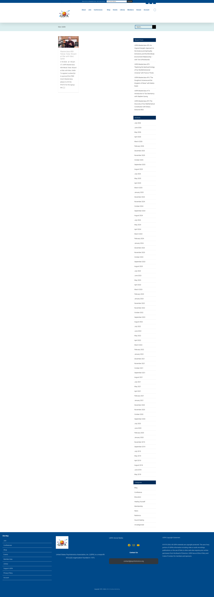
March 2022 (138, 345)
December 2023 (139, 248)
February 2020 (139, 433)
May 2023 (137, 280)
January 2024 (139, 243)
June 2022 (137, 331)
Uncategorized (139, 525)
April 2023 (137, 285)
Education (137, 497)
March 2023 (138, 289)
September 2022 (139, 317)
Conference (138, 492)
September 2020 (139, 419)
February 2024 (139, 238)
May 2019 (137, 456)
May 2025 (137, 178)
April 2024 (137, 229)
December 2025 (139, 151)
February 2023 (139, 294)
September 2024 (139, 211)
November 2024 (139, 201)
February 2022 (139, 349)
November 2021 (139, 363)
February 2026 (139, 146)
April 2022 (137, 340)
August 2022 (138, 322)
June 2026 (137, 127)
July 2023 (137, 271)
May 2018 (137, 474)
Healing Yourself (139, 501)
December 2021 (139, 359)
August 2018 (138, 465)
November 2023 (139, 252)
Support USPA (8, 568)
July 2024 (137, 220)
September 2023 (139, 262)
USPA (107, 589)
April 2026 (137, 137)
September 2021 (139, 373)
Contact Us (134, 553)
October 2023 (138, 257)
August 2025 (138, 169)
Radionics (137, 515)
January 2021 (139, 400)
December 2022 (139, 303)
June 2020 (137, 428)
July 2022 (137, 326)
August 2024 (138, 215)
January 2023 (139, 299)
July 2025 (137, 174)
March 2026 (138, 141)
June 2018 (137, 470)
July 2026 (137, 123)
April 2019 (137, 460)
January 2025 (139, 192)
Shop (5, 550)
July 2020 (137, 423)
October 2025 (138, 160)
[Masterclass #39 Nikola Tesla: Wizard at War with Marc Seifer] (68, 42)
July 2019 (137, 451)
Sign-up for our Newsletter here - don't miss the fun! (93, 1)
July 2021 (137, 382)
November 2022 (139, 308)
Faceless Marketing (115, 589)
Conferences (8, 545)
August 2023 (138, 266)
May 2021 (137, 386)
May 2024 (137, 225)
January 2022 (139, 354)
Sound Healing (139, 520)
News (136, 511)
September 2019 (139, 447)
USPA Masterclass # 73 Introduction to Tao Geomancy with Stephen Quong (144, 93)
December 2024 (139, 197)
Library (6, 564)
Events (6, 554)
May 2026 (137, 132)
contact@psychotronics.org (134, 561)
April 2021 (137, 391)
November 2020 (139, 409)
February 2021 (139, 396)
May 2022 (137, 335)
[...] (64, 87)
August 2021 (138, 377)
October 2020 (138, 414)
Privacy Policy (8, 573)
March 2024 (138, 234)
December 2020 (139, 405)
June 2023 (137, 275)
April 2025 (137, 183)
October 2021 (138, 368)
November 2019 (139, 442)
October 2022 (138, 312)
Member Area (8, 559)
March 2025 (138, 188)
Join (5, 541)
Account (6, 577)
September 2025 (139, 164)
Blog (135, 488)
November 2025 (139, 155)
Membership (138, 506)
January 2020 (139, 437)
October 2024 (138, 206)
